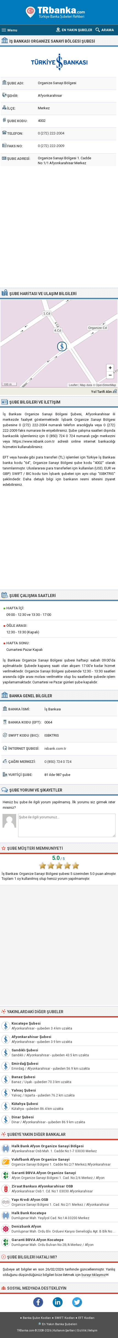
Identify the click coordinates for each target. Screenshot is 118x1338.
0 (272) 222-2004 (51, 133)
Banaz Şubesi (23, 1077)
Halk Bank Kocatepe (29, 1213)
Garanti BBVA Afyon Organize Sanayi (44, 1173)
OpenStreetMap (106, 385)
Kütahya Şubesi (25, 1104)
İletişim (92, 1330)
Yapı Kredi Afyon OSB (30, 1200)
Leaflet (73, 385)
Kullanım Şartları (64, 1330)
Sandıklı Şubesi (25, 1050)
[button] (59, 343)
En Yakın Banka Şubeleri (59, 1324)
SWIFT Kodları (65, 1318)
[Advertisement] (59, 226)
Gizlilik (81, 1330)
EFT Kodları (86, 1318)
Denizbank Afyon (26, 1226)
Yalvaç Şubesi (24, 1090)
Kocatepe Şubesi (26, 1023)
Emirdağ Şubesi (25, 1063)
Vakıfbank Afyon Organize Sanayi (41, 1159)
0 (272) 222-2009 (51, 146)
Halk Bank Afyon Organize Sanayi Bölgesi (48, 1146)
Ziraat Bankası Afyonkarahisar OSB (42, 1186)
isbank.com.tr (55, 748)
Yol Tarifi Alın (101, 392)
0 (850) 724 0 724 (57, 762)
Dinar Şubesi (23, 1117)
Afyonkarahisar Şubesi (31, 1037)
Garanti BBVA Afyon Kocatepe (38, 1240)
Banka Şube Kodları (37, 1318)
